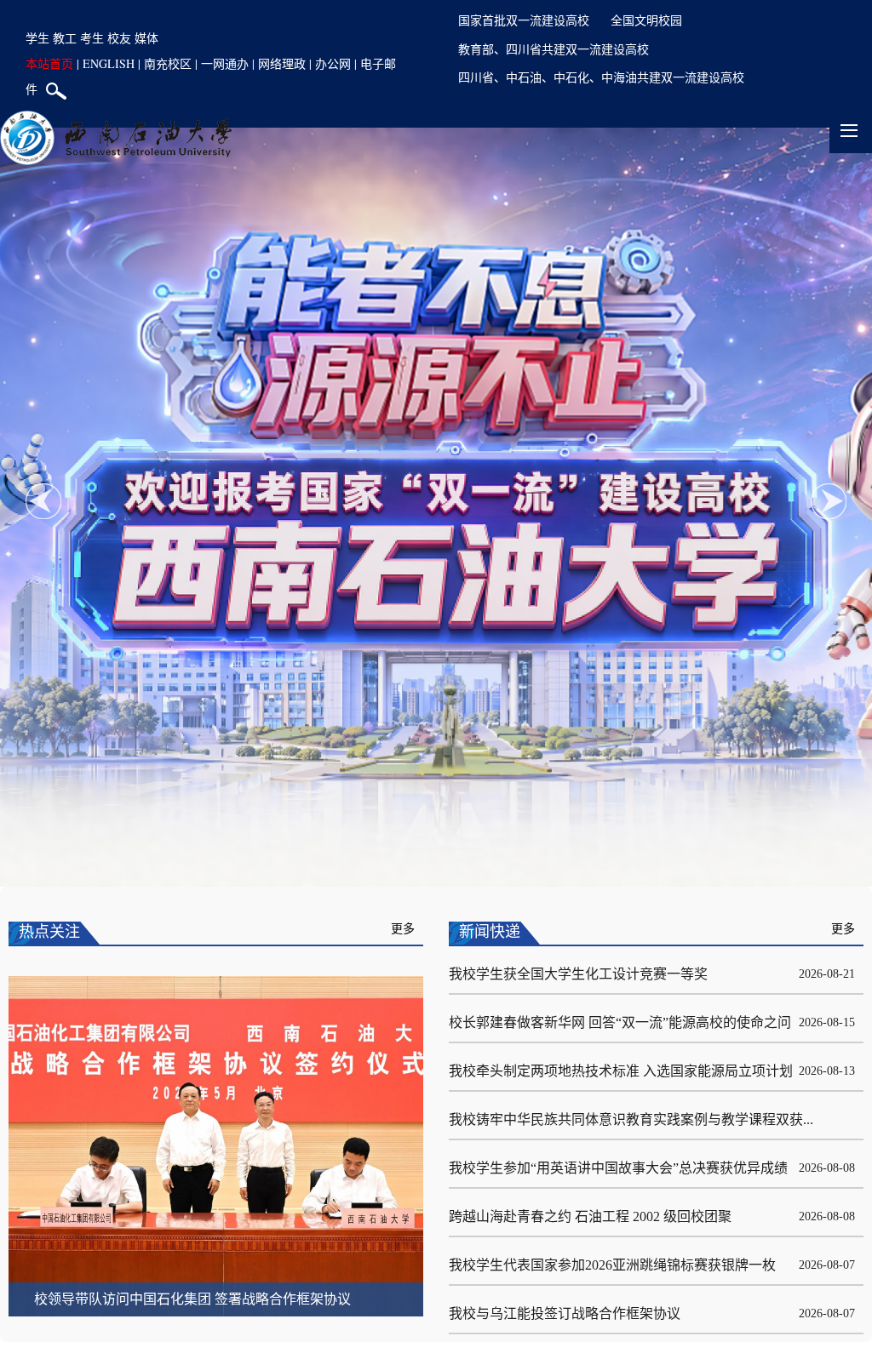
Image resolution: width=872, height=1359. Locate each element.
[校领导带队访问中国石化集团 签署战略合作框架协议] (216, 1145)
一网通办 (225, 63)
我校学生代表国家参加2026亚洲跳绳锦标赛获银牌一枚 (612, 1265)
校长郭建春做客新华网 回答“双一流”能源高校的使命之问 (620, 1022)
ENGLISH (109, 63)
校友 (119, 38)
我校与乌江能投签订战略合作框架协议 (564, 1313)
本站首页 (49, 63)
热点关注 (49, 931)
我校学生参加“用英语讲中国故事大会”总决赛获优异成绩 (618, 1168)
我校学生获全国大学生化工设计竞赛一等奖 (578, 974)
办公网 (333, 63)
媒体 (146, 38)
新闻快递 (489, 931)
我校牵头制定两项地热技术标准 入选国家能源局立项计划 (621, 1071)
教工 (65, 38)
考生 (92, 38)
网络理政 (282, 63)
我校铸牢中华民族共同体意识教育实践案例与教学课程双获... (631, 1119)
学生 (37, 38)
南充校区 (168, 63)
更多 (403, 928)
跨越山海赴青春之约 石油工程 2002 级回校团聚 (590, 1216)
